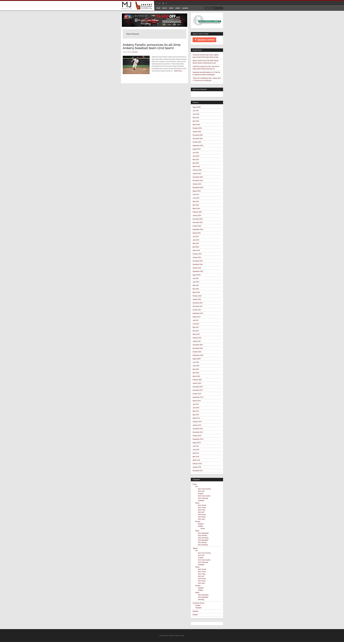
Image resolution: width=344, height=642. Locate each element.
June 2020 (196, 366)
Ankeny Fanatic (144, 5)
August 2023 (197, 233)
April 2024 (196, 205)
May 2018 (196, 453)
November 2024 (198, 180)
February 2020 (197, 380)
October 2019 (197, 394)
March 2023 (196, 250)
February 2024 (197, 212)
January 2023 (197, 257)
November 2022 (198, 264)
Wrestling (201, 599)
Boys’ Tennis (202, 507)
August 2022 (197, 275)
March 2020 (196, 376)
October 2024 (197, 184)
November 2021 (198, 306)
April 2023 (196, 247)
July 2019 (196, 404)
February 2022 (197, 296)
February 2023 (197, 254)
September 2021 (198, 313)
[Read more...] (178, 71)
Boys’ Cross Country (204, 489)
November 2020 (198, 348)
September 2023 (198, 229)
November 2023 (198, 222)
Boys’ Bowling (202, 535)
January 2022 (197, 299)
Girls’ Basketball (203, 540)
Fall (196, 486)
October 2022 (197, 268)
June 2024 (196, 198)
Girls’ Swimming (203, 498)
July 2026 (196, 110)
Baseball (200, 524)
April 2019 (196, 415)
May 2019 (196, 411)
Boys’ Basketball (203, 533)
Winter (197, 531)
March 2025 (196, 166)
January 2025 (197, 173)
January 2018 (197, 467)
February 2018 (197, 463)
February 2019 (197, 422)
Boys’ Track (201, 510)
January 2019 (197, 425)
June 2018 (196, 449)
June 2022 (196, 282)
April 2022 (196, 289)
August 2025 (197, 149)
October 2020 (197, 352)
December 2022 (198, 261)
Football (200, 493)
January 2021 (197, 341)
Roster (203, 528)
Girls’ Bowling (202, 542)
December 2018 (198, 429)
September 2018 (198, 439)
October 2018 (197, 436)
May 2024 (196, 201)
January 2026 (197, 131)
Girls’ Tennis (202, 517)
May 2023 (196, 243)
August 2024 (197, 191)
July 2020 (196, 362)
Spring (197, 503)
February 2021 (197, 338)
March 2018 (196, 460)
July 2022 (196, 278)
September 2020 (198, 355)
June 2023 (196, 240)
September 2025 (198, 145)
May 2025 (196, 159)
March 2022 (196, 292)
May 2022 (196, 285)
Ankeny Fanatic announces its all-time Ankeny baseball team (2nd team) (151, 46)
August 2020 (197, 359)
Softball (200, 526)
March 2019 (196, 418)
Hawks (195, 484)
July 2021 (196, 320)
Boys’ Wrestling (203, 545)
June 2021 (196, 324)
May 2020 (196, 369)
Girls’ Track (201, 519)
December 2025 (198, 135)
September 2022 (198, 271)
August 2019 (197, 401)
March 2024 (196, 208)
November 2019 (198, 390)
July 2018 (196, 446)
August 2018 (197, 443)
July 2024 (196, 194)
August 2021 (197, 317)
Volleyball (201, 500)
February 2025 (197, 170)
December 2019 (198, 387)
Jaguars (195, 548)
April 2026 (196, 121)
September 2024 (198, 187)
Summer (197, 521)
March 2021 (196, 334)
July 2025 (196, 152)
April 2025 (196, 163)
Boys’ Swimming (203, 538)
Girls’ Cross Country (204, 496)
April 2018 (196, 456)
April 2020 (196, 373)
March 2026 (196, 124)
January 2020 (197, 383)
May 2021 (196, 327)
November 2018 (198, 432)
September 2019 (198, 397)
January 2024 (197, 215)
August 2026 (197, 107)
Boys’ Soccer (202, 505)
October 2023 (197, 226)
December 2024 (198, 177)
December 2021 (198, 303)
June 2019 (196, 408)
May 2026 (196, 117)
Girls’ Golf (201, 512)
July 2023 (196, 236)
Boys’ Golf (201, 491)
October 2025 (197, 142)
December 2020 (198, 345)
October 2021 (197, 310)
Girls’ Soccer (202, 514)
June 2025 (196, 156)
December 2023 (198, 219)
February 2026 (197, 128)
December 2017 (198, 470)
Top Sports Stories (198, 603)
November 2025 (198, 138)
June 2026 (196, 114)
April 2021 (196, 331)
